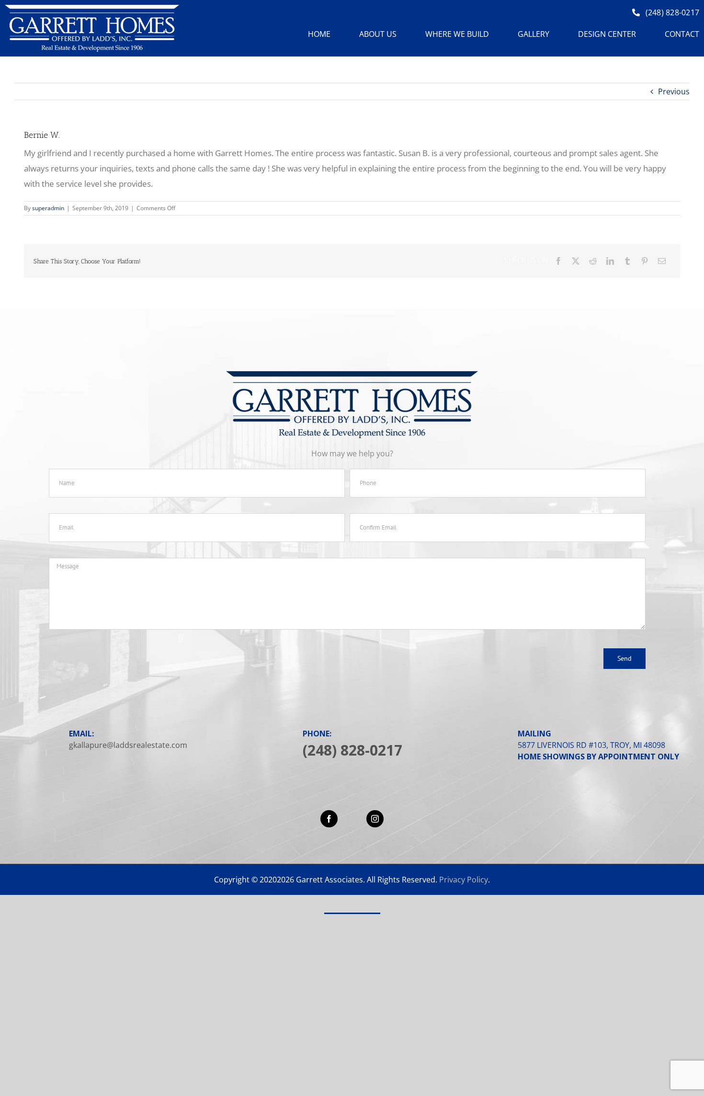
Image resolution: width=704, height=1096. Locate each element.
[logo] (92, 8)
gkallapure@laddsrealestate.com (128, 745)
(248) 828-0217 (352, 750)
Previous (674, 91)
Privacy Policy (463, 879)
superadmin (48, 208)
